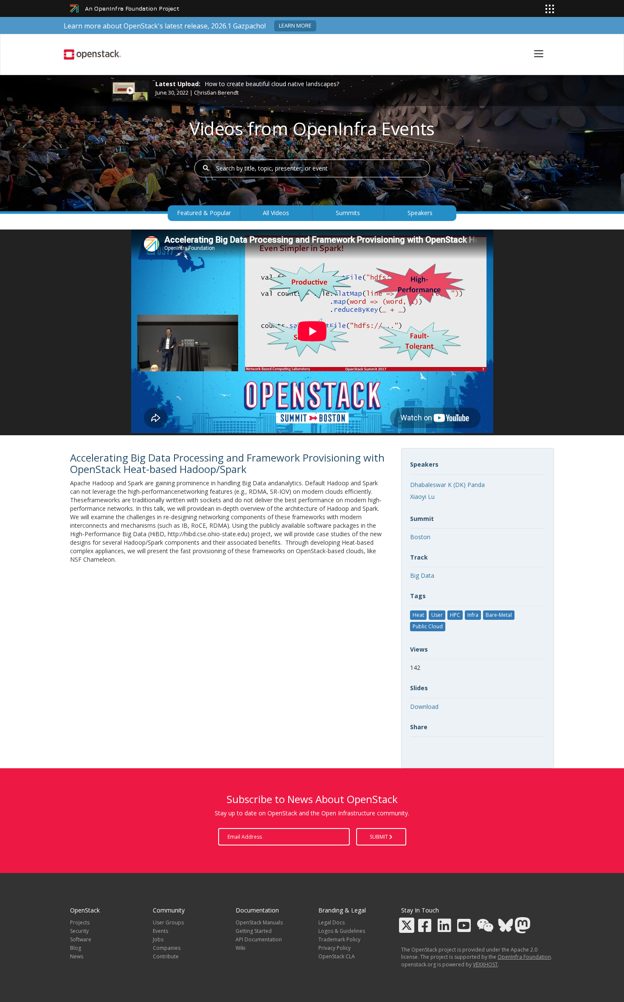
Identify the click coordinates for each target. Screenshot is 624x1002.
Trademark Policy (339, 939)
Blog (75, 948)
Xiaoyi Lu (422, 497)
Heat (418, 615)
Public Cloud (428, 626)
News (76, 956)
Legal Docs (331, 922)
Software (80, 939)
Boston (420, 537)
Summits (348, 213)
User (437, 615)
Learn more (295, 25)
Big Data (422, 575)
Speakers (420, 213)
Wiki (240, 948)
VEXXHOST (485, 964)
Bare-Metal (499, 615)
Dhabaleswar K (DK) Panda (447, 485)
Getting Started (254, 931)
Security (79, 931)
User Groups (168, 922)
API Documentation (259, 939)
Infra (472, 615)
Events (160, 931)
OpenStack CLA (336, 956)
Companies (166, 948)
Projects (80, 922)
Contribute (166, 956)
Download (424, 707)
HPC (455, 615)
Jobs (158, 939)
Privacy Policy (334, 948)
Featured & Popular (204, 213)
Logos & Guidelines (341, 931)
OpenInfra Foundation (524, 956)
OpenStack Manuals (259, 922)
